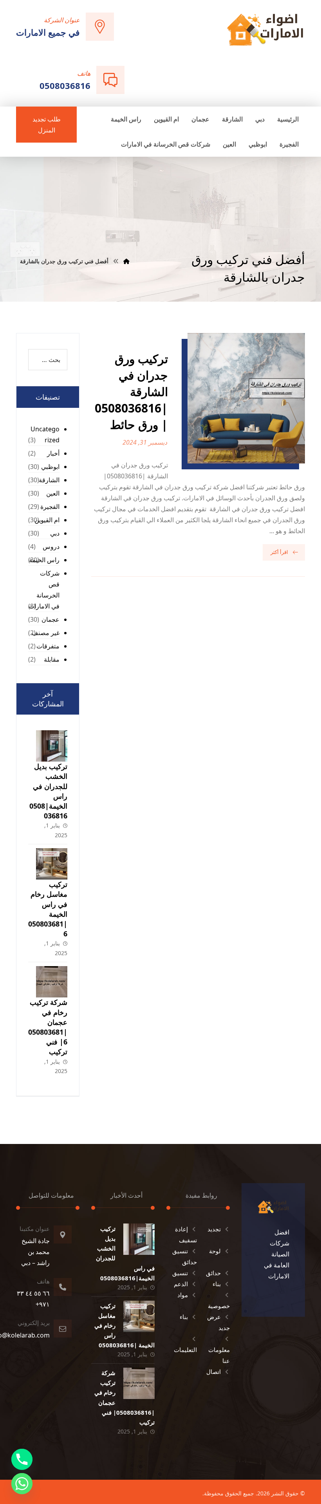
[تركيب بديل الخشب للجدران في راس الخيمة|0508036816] (51, 746)
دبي (55, 533)
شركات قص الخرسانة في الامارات (44, 589)
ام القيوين (47, 520)
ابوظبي (50, 466)
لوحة (215, 1251)
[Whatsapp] (21, 1483)
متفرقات (48, 646)
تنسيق (180, 1273)
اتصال (213, 1371)
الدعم (181, 1284)
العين (53, 493)
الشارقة (49, 480)
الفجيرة (50, 506)
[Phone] (21, 1459)
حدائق (213, 1273)
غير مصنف (46, 632)
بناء (217, 1284)
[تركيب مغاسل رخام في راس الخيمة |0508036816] (51, 864)
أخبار (53, 453)
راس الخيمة (44, 560)
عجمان (50, 619)
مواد (182, 1295)
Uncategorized (45, 434)
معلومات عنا (219, 1355)
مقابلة (52, 659)
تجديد (214, 1229)
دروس (51, 546)
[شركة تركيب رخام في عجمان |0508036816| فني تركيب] (51, 981)
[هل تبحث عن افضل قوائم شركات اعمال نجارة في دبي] (265, 29)
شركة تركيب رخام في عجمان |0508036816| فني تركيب (47, 1026)
